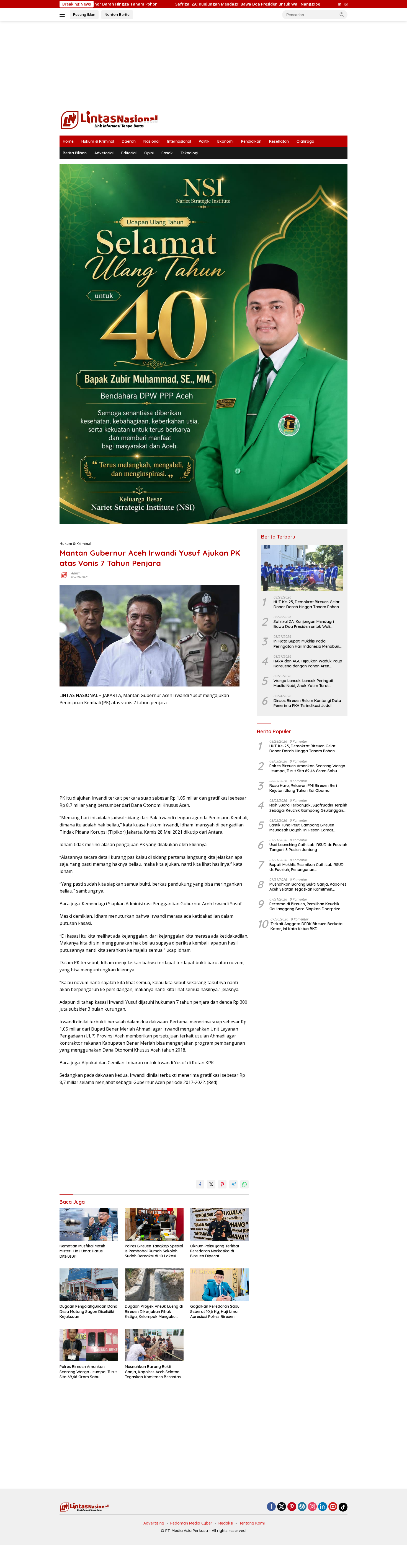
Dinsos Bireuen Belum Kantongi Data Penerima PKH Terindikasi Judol (307, 703)
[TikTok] (343, 1507)
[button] (341, 14)
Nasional (151, 141)
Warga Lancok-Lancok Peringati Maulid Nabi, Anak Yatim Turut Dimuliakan (303, 683)
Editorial (128, 152)
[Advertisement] (203, 65)
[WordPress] (302, 1507)
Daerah (129, 141)
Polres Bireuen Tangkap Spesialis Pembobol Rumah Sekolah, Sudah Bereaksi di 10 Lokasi (154, 1251)
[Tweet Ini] (211, 1184)
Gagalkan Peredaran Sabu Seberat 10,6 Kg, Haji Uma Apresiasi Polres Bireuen (214, 1311)
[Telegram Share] (233, 1184)
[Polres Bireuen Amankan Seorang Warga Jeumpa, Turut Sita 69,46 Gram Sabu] (89, 1345)
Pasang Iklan (84, 14)
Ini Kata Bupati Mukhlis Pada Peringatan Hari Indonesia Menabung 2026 (308, 644)
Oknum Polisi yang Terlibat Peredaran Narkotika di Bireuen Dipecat (214, 1251)
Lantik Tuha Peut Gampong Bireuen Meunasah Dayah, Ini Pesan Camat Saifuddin (301, 827)
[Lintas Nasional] (109, 119)
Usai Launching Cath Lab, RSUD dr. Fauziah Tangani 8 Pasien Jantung (308, 847)
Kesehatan (279, 141)
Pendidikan (251, 141)
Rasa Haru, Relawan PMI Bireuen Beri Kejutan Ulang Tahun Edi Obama (303, 788)
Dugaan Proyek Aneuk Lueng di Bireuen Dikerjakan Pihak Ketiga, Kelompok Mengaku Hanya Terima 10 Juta (154, 1311)
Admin (76, 573)
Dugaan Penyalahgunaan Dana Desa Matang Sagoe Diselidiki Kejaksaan (88, 1311)
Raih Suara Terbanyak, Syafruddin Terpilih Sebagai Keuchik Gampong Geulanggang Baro (308, 808)
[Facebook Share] (200, 1184)
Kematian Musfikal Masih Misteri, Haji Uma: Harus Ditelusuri (82, 1251)
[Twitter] (281, 1507)
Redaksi (225, 1523)
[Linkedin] (322, 1507)
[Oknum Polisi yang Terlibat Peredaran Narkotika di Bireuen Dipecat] (219, 1224)
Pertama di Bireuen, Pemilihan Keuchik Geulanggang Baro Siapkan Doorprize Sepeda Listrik (304, 906)
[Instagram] (312, 1507)
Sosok (167, 152)
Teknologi (189, 152)
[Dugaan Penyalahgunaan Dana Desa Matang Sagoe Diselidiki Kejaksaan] (89, 1284)
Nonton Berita (117, 14)
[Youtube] (332, 1507)
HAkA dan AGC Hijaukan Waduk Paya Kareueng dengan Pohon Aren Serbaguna (308, 663)
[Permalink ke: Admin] (64, 575)
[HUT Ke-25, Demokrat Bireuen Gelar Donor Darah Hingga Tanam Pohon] (302, 568)
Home (68, 141)
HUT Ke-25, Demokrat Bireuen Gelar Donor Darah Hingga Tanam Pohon (307, 604)
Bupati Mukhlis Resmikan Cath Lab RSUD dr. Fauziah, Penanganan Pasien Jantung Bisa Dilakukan (306, 867)
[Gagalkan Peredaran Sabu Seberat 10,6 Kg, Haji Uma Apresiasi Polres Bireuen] (219, 1284)
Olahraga (305, 141)
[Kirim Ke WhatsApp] (244, 1184)
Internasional (179, 141)
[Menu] (63, 14)
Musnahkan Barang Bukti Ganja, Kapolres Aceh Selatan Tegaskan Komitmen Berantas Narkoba (153, 1371)
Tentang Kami (252, 1523)
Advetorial (104, 152)
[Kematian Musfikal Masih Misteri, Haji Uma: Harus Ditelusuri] (89, 1224)
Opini (149, 152)
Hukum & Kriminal (97, 141)
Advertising (153, 1523)
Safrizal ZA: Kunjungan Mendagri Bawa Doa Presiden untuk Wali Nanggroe (177, 4)
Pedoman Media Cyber (191, 1523)
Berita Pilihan (75, 152)
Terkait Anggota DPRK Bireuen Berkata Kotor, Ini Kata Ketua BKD (306, 926)
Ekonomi (225, 141)
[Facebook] (271, 1507)
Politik (204, 141)
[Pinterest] (291, 1507)
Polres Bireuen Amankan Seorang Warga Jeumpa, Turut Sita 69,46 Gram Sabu (88, 1371)
